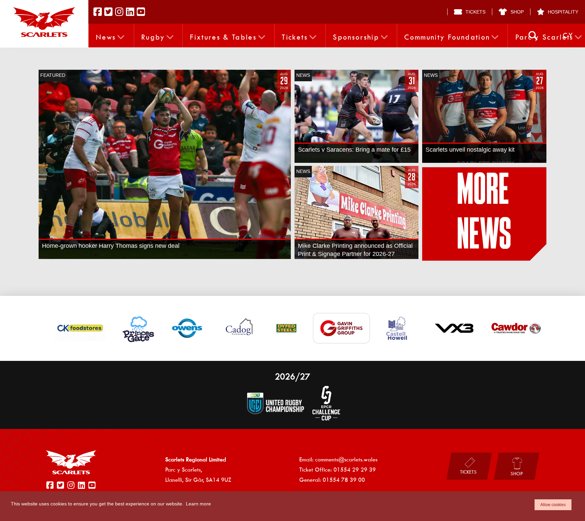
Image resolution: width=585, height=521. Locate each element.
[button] (533, 35)
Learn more (198, 503)
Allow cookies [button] (553, 504)
